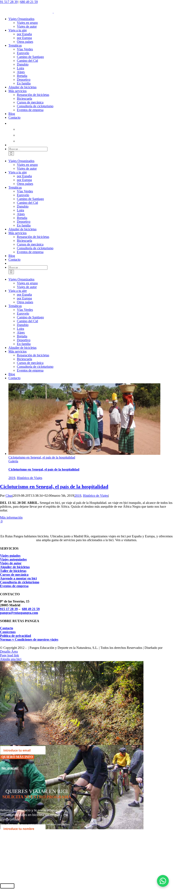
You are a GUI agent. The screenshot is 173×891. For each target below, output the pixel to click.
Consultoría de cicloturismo (19, 582)
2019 (11, 478)
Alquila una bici (10, 659)
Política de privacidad (15, 635)
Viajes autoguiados (13, 559)
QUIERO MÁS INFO (17, 757)
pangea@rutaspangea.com (19, 613)
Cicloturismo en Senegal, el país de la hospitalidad (41, 457)
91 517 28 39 (9, 2)
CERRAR (7, 886)
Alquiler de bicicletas (15, 567)
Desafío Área (9, 651)
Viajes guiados (10, 555)
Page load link (9, 655)
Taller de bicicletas (13, 571)
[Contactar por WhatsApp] (163, 881)
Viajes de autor (11, 563)
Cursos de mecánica (14, 574)
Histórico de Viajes (29, 478)
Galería (13, 461)
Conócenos (8, 632)
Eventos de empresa (14, 586)
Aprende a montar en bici (18, 578)
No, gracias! (9, 768)
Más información (11, 517)
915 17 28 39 (9, 609)
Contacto (6, 628)
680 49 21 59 (29, 2)
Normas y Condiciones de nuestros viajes (29, 639)
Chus (8, 495)
